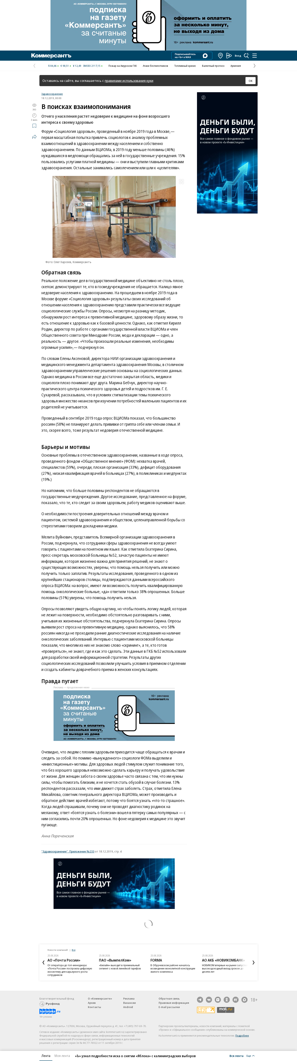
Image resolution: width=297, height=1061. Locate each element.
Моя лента (62, 1056)
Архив (92, 1003)
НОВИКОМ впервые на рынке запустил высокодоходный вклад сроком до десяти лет (225, 968)
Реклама (129, 998)
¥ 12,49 (77, 66)
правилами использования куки (129, 80)
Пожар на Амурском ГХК (122, 66)
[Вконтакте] (209, 1000)
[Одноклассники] (227, 1000)
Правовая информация (174, 1003)
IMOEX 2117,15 (91, 66)
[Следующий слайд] (254, 962)
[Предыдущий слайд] (43, 962)
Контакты (94, 1007)
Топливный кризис (185, 66)
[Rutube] (236, 1000)
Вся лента (236, 1056)
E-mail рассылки (169, 1007)
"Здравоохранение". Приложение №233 (67, 851)
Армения (236, 66)
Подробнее (242, 1035)
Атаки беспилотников (155, 66)
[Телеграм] (200, 1000)
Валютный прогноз (213, 66)
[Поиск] (246, 56)
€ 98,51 (65, 66)
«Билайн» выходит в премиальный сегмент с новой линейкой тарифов (120, 966)
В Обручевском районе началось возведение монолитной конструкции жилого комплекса (173, 968)
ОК (251, 81)
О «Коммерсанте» (100, 998)
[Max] (244, 1000)
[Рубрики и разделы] (255, 56)
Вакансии (129, 1003)
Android (128, 1007)
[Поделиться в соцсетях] (34, 136)
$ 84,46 (52, 66)
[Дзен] (218, 1000)
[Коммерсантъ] (51, 55)
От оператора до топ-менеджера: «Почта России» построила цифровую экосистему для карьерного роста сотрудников (69, 970)
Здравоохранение (52, 94)
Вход (238, 55)
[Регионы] (221, 56)
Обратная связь (169, 998)
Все (73, 949)
